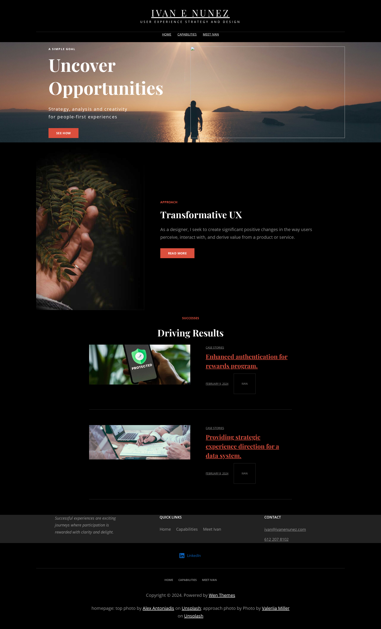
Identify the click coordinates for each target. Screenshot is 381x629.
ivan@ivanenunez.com (285, 529)
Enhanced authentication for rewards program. (247, 361)
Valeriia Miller (275, 608)
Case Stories (215, 347)
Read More (177, 253)
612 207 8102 (276, 539)
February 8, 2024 (217, 473)
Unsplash (191, 608)
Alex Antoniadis (158, 608)
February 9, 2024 (217, 384)
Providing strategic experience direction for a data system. (242, 446)
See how (63, 133)
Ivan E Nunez (190, 13)
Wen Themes (222, 595)
